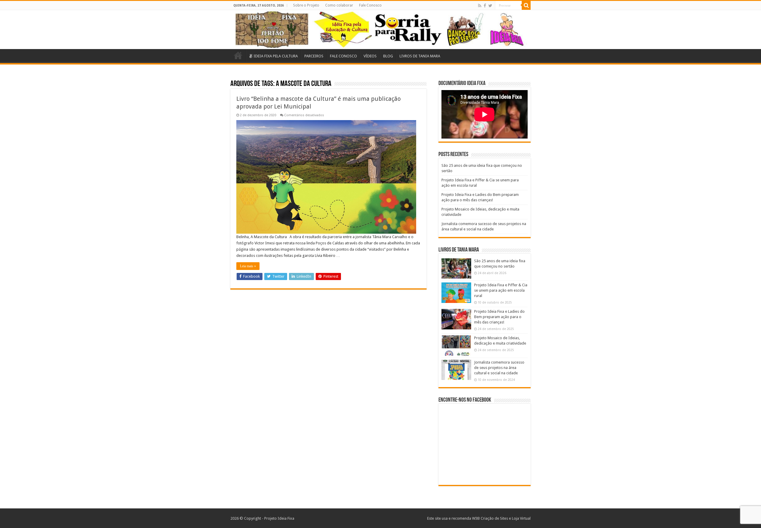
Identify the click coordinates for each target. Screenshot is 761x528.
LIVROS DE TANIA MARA (420, 56)
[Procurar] (526, 5)
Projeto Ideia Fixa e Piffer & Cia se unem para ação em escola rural (500, 290)
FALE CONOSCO (343, 56)
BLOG (388, 56)
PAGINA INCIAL (238, 55)
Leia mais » (248, 266)
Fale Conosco (370, 5)
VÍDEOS (370, 56)
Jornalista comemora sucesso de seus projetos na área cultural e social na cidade (499, 367)
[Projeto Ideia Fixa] (380, 29)
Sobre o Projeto (306, 5)
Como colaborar (339, 5)
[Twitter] (490, 5)
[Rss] (479, 5)
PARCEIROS (313, 56)
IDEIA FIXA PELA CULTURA (276, 56)
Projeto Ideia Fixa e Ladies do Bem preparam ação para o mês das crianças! (499, 316)
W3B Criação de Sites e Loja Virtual (501, 518)
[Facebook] (485, 5)
